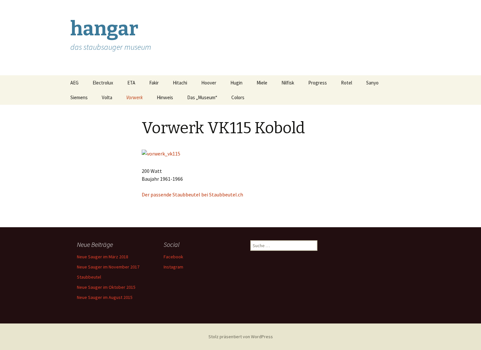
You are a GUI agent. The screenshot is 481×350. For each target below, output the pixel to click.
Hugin (236, 83)
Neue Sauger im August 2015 (105, 297)
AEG (74, 83)
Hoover (208, 83)
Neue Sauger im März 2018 (102, 257)
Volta (107, 97)
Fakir (154, 83)
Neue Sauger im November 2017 (108, 267)
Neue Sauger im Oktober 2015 (106, 287)
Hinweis (165, 97)
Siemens (79, 97)
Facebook (173, 257)
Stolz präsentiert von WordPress (240, 337)
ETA (131, 83)
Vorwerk (134, 97)
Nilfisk (287, 83)
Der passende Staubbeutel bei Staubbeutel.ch (192, 194)
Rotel (346, 83)
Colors (237, 97)
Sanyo (372, 83)
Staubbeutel (89, 277)
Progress (317, 83)
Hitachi (180, 83)
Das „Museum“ (202, 97)
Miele (262, 83)
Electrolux (103, 83)
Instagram (173, 267)
